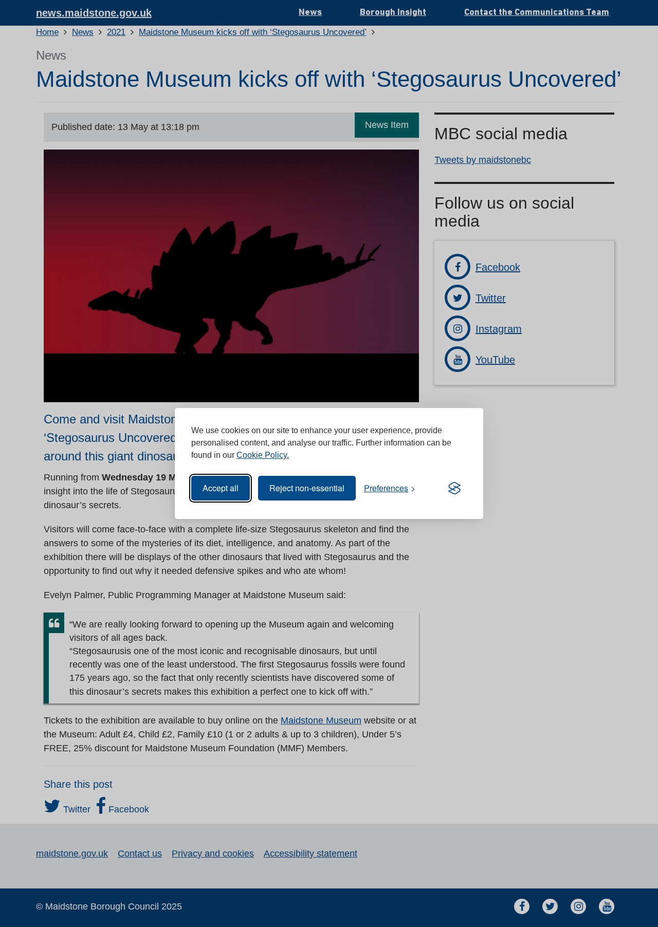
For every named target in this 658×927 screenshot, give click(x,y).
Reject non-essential (306, 488)
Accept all (221, 488)
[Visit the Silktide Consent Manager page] (454, 488)
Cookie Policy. (262, 455)
